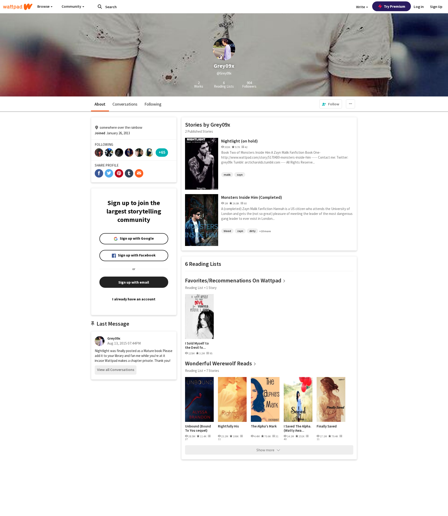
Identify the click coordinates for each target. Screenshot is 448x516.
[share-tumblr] (129, 173)
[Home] (17, 6)
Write (361, 6)
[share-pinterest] (119, 173)
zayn (240, 174)
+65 (162, 152)
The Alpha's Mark (264, 426)
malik (227, 174)
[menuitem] (330, 104)
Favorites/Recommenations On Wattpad (233, 280)
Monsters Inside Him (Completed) (251, 197)
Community (72, 6)
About (99, 104)
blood (227, 231)
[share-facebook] (99, 173)
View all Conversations (115, 369)
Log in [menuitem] (419, 6)
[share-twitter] (109, 173)
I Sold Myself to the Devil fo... (197, 345)
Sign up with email (133, 282)
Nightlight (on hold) (239, 141)
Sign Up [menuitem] (436, 6)
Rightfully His (228, 426)
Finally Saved (327, 426)
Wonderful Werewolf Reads (218, 363)
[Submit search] (99, 6)
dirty (252, 231)
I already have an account (133, 299)
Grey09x (113, 338)
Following (152, 104)
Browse (43, 6)
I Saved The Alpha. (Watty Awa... (297, 428)
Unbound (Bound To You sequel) (198, 428)
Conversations (124, 104)
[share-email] (139, 173)
